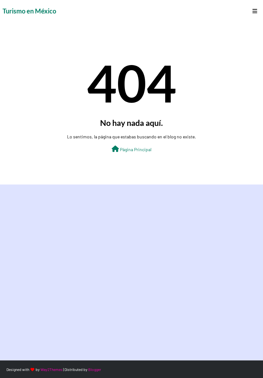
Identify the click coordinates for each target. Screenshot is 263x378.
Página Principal (135, 149)
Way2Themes (51, 369)
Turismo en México (29, 11)
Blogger (94, 369)
